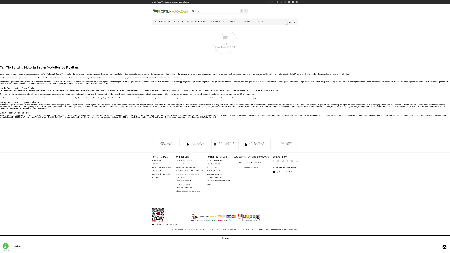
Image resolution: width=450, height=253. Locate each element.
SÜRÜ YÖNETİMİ (181, 164)
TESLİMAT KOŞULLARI (214, 177)
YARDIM (209, 184)
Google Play (290, 172)
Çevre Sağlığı (258, 21)
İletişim (271, 2)
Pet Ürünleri (231, 21)
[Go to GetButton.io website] (5, 250)
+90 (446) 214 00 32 (250, 167)
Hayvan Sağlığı (216, 21)
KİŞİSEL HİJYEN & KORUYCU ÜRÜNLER (188, 191)
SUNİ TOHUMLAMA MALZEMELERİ (187, 174)
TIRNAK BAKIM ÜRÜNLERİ (184, 160)
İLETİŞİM (155, 177)
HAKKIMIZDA (156, 160)
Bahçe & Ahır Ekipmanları (168, 21)
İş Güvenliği (245, 21)
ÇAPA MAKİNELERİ (182, 177)
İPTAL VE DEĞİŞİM (212, 167)
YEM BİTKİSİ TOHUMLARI (184, 187)
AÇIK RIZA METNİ (158, 171)
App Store (279, 172)
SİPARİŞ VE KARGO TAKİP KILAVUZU (218, 181)
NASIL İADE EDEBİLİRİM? (215, 174)
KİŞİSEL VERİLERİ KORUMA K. (162, 167)
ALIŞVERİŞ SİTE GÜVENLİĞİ (161, 174)
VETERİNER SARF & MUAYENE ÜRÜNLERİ (189, 171)
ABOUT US (155, 164)
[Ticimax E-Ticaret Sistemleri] (225, 238)
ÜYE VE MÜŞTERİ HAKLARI (215, 160)
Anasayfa (155, 22)
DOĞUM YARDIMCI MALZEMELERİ (187, 167)
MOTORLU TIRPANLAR (183, 184)
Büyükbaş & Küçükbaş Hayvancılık (194, 21)
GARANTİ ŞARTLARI (213, 171)
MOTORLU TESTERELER (183, 181)
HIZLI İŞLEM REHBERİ (214, 164)
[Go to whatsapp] (6, 246)
